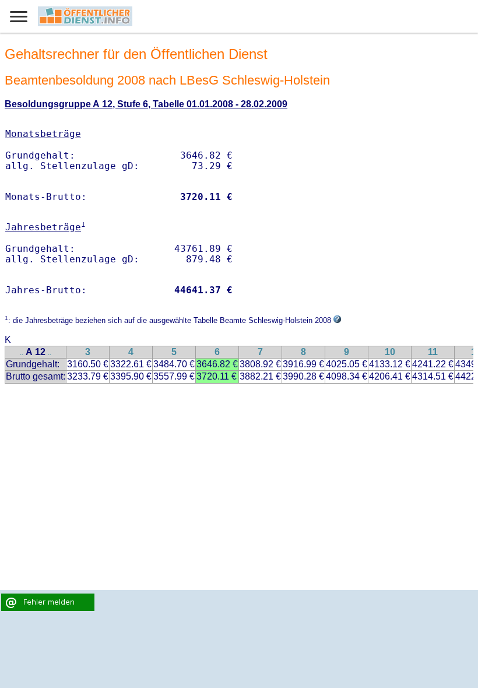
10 (390, 352)
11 (433, 352)
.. (21, 353)
